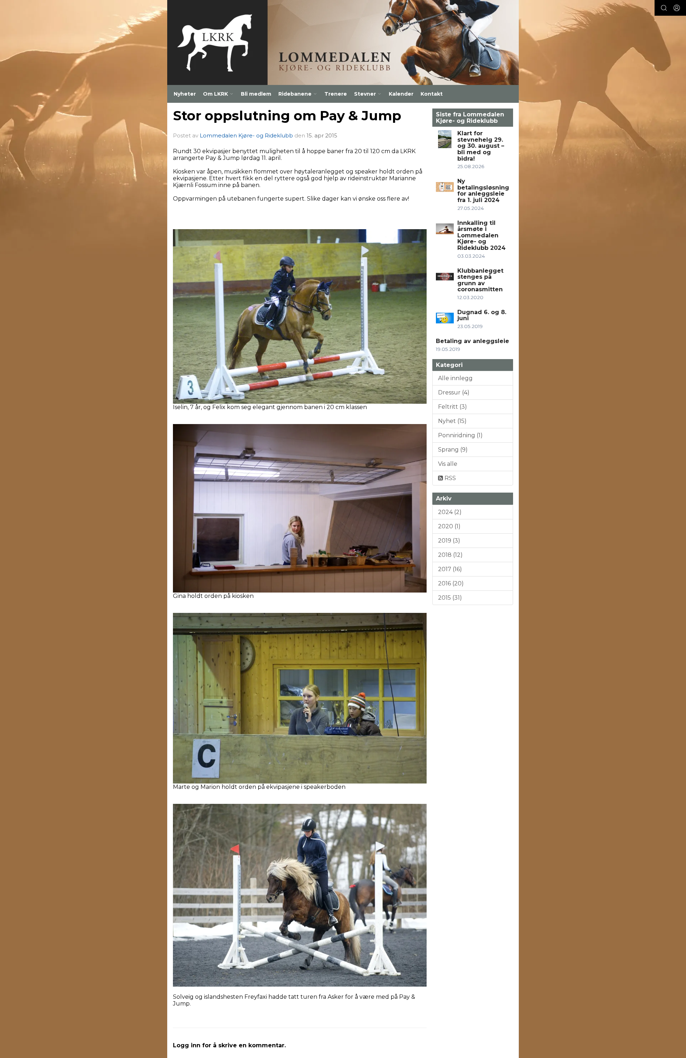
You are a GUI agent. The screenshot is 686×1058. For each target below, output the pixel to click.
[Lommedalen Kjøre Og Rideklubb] (343, 42)
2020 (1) (449, 526)
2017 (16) (450, 569)
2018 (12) (450, 554)
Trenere (335, 94)
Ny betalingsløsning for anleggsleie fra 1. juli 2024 (483, 190)
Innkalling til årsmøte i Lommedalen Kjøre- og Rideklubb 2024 (481, 235)
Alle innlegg (455, 378)
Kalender (401, 94)
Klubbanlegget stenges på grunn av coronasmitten (480, 280)
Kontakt (432, 94)
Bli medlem (256, 94)
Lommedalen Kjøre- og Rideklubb (246, 135)
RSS (449, 478)
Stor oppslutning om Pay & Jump (287, 115)
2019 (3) (449, 540)
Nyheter (185, 94)
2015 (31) (450, 597)
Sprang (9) (453, 449)
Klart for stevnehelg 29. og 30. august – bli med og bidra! (480, 146)
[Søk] (663, 7)
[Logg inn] (676, 7)
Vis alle (447, 463)
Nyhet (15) (452, 421)
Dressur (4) (453, 392)
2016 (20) (451, 583)
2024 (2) (450, 512)
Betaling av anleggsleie (472, 341)
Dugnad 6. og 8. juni (481, 315)
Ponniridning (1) (460, 435)
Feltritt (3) (452, 406)
